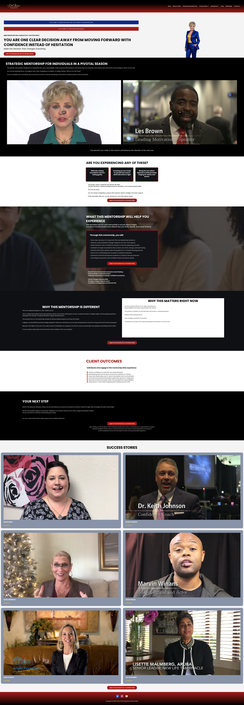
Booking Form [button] (214, 6)
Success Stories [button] (203, 6)
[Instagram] (122, 696)
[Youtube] (126, 696)
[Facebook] (117, 696)
